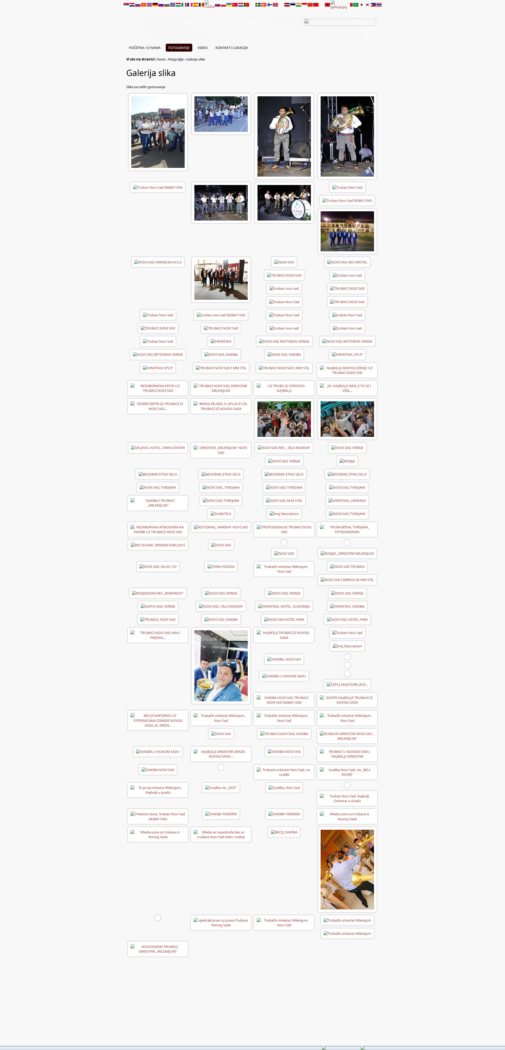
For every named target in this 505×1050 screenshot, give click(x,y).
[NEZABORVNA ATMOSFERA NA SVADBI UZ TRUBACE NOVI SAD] (157, 529)
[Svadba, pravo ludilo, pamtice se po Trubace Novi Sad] (220, 922)
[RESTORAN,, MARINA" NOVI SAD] (221, 526)
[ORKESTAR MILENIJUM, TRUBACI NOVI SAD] (220, 388)
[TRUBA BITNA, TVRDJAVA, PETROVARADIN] (347, 529)
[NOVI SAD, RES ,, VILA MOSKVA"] (284, 447)
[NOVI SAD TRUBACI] (347, 566)
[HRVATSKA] (347, 354)
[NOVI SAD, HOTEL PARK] (284, 619)
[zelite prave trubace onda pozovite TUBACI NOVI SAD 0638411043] (157, 948)
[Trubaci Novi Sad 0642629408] (221, 202)
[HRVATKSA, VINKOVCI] (284, 605)
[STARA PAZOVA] (221, 566)
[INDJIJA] (347, 460)
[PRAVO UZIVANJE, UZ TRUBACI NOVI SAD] (284, 388)
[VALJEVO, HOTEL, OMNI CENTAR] (158, 447)
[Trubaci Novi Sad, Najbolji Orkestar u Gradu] (347, 798)
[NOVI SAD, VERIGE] (347, 447)
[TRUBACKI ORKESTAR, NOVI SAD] (157, 502)
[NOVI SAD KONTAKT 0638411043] (221, 279)
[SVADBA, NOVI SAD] (284, 658)
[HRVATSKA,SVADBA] (347, 605)
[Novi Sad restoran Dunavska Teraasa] (347, 645)
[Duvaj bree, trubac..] (221, 787)
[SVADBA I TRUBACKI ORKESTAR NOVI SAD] (284, 634)
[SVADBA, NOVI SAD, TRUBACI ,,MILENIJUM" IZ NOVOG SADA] (347, 664)
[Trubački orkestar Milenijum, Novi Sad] (157, 487)
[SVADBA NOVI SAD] (284, 418)
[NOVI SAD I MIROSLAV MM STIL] (347, 579)
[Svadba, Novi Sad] (284, 787)
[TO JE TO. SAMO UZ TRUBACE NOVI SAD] (347, 656)
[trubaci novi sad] (347, 275)
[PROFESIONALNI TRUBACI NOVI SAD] (284, 529)
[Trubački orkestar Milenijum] (347, 919)
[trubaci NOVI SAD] (284, 275)
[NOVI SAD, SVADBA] (221, 619)
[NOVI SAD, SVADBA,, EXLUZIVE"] (158, 619)
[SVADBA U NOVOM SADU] (284, 675)
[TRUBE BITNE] (157, 720)
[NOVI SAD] (158, 261)
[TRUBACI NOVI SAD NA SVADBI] (157, 634)
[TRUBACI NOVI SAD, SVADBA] (284, 733)
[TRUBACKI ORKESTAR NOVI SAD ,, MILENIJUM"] (347, 735)
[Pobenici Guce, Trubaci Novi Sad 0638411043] (157, 816)
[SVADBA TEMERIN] (221, 813)
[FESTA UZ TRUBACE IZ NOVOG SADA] (347, 388)
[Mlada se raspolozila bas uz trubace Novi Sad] (220, 834)
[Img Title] (284, 513)
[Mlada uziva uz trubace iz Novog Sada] (347, 816)
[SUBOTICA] (220, 513)
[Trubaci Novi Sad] (221, 113)
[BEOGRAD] (157, 473)
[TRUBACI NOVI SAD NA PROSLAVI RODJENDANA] (158, 592)
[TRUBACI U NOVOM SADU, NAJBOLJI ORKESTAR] (347, 753)
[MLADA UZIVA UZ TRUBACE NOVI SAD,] (220, 405)
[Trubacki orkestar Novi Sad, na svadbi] (284, 771)
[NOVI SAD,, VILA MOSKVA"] (221, 605)
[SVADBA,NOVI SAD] (284, 354)
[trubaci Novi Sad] (347, 314)
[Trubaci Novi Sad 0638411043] (284, 136)
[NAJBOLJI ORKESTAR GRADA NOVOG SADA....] (220, 753)
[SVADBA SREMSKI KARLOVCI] (347, 869)
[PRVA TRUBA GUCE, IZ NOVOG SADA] (221, 766)
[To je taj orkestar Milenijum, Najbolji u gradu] (157, 789)
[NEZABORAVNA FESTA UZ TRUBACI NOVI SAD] (157, 388)
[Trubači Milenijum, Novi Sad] (221, 733)
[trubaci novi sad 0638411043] (221, 314)
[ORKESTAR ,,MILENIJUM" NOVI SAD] (220, 449)
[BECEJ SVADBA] (284, 831)
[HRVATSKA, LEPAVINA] (220, 341)
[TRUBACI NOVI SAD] (158, 131)
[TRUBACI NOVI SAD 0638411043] (347, 699)
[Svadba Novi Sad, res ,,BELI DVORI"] (347, 771)
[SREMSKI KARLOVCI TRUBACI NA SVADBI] (158, 544)
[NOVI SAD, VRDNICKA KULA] (347, 231)
